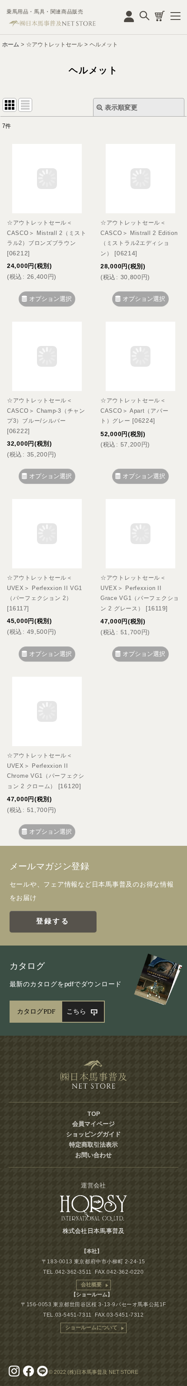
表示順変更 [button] (121, 107)
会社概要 (91, 1285)
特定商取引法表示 (93, 1144)
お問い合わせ (93, 1154)
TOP (93, 1113)
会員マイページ (93, 1123)
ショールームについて (91, 1327)
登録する (53, 921)
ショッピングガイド (93, 1134)
